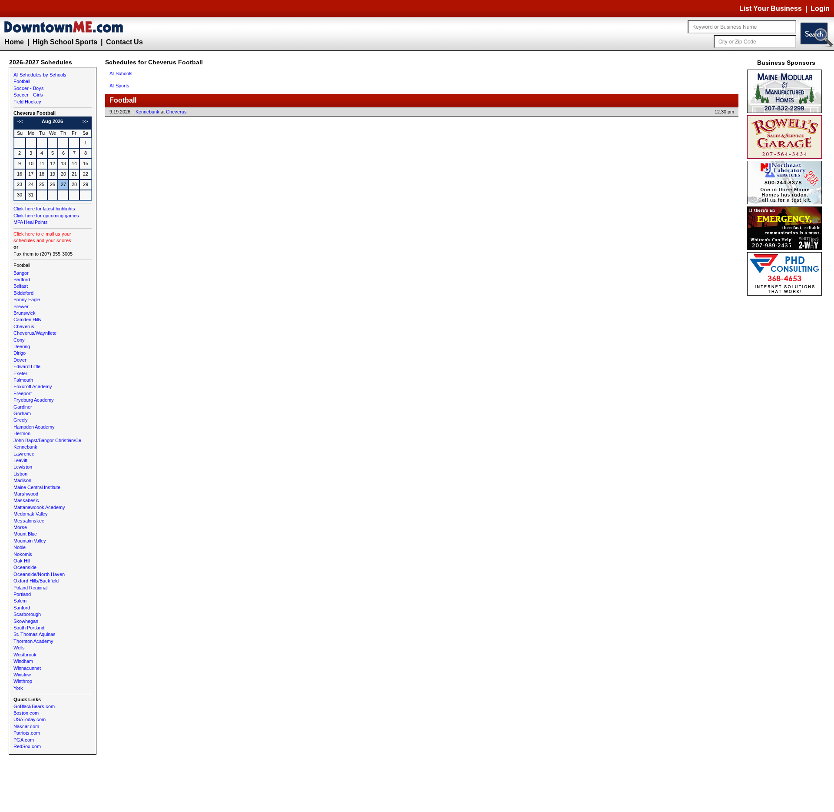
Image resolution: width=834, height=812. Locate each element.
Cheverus (23, 326)
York (18, 688)
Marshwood (25, 493)
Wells (19, 647)
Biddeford (23, 293)
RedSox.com (27, 746)
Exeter (20, 373)
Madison (22, 480)
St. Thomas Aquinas (34, 634)
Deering (21, 346)
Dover (19, 360)
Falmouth (23, 380)
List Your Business (770, 8)
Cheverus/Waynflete (34, 333)
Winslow (22, 674)
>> (85, 121)
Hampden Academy (34, 426)
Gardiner (22, 406)
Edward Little (26, 366)
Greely (20, 420)
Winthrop (22, 681)
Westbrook (24, 654)
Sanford (21, 607)
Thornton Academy (33, 641)
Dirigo (19, 353)
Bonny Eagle (26, 299)
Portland (22, 594)
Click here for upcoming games (46, 215)
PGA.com (23, 739)
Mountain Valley (29, 540)
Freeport (22, 393)
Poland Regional (30, 587)
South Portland (28, 627)
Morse (20, 527)
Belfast (20, 286)
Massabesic (26, 500)
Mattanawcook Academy (39, 507)
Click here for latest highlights (44, 208)
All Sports (119, 85)
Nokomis (22, 554)
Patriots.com (26, 732)
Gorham (22, 413)
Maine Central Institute (36, 487)
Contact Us (124, 42)
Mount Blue (25, 533)
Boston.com (26, 712)
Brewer (21, 306)
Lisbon (20, 473)
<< (20, 121)
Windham (23, 661)
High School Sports (65, 42)
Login (820, 8)
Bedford (21, 279)
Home (14, 42)
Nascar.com (26, 726)
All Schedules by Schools (39, 74)
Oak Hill (21, 560)
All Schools (120, 73)
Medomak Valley (30, 513)
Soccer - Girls (28, 94)
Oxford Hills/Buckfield (36, 580)
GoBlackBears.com (34, 706)
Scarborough (27, 614)
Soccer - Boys (28, 88)
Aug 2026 (52, 121)
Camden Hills (27, 319)
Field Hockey (27, 101)
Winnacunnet (27, 668)
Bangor (21, 273)
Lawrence (23, 453)
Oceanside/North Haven (39, 574)
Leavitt (20, 460)
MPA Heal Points (30, 222)
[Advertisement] (786, 428)
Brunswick (24, 313)
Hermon (21, 433)
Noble (19, 547)
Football (21, 81)
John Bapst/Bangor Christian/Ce (47, 440)
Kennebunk (25, 446)
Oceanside (24, 567)
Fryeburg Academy (33, 400)
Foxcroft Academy (32, 386)
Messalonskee (28, 520)
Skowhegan (25, 621)
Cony (19, 340)
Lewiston (22, 466)
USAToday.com (29, 719)
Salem (19, 600)
